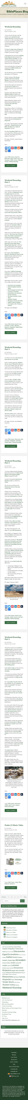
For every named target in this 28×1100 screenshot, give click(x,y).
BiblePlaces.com (6, 998)
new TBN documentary (15, 530)
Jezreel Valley (6, 963)
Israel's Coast (17, 158)
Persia (3, 972)
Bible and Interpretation (7, 1004)
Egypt (11, 158)
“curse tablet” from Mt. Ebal (13, 681)
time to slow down (18, 743)
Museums (20, 160)
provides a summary (14, 709)
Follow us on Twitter (11, 932)
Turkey (12, 985)
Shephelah (12, 327)
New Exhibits (20, 970)
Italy (22, 158)
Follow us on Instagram (12, 937)
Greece (15, 957)
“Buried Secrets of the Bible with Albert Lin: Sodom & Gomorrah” (13, 127)
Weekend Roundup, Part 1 (13, 181)
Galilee (6, 805)
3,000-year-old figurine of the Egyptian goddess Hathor (14, 474)
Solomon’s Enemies (12, 299)
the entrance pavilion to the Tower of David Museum (12, 79)
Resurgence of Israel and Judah (15, 300)
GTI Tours (4, 1016)
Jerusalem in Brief (13, 131)
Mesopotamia (18, 968)
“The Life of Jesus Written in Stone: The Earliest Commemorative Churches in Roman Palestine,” (14, 236)
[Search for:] (12, 900)
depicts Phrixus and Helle (11, 58)
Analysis (5, 949)
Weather (17, 985)
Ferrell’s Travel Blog (7, 1006)
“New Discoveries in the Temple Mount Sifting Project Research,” (13, 243)
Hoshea (11, 535)
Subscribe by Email (10, 927)
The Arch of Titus (9, 413)
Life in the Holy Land (7, 1000)
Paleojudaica (5, 1002)
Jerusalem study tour (11, 553)
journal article (11, 711)
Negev (13, 970)
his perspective (13, 496)
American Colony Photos (14, 946)
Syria (12, 979)
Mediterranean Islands (7, 968)
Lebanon (9, 965)
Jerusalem (7, 160)
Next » (25, 897)
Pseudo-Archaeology (12, 974)
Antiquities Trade (13, 949)
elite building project (10, 664)
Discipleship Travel (6, 1014)
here (18, 206)
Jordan (12, 963)
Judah (11, 160)
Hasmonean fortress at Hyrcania (12, 487)
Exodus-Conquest (22, 954)
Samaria (17, 805)
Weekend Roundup (13, 27)
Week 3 (18, 494)
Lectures (16, 160)
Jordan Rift (18, 963)
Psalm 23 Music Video (14, 825)
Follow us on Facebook (11, 934)
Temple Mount (18, 327)
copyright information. (15, 1096)
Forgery (4, 957)
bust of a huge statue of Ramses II (15, 49)
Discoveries (7, 158)
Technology (18, 440)
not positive (12, 685)
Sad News (20, 617)
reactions (18, 683)
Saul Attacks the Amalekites (14, 285)
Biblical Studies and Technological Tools (11, 1008)
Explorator (4, 1010)
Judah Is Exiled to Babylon (14, 302)
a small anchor (9, 508)
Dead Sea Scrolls (9, 951)
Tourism (7, 161)
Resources (7, 327)
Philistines (9, 972)
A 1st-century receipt (9, 668)
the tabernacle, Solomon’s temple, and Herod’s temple (13, 409)
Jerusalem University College (9, 1012)
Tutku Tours (5, 1018)
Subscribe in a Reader (11, 930)
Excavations (13, 954)
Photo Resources (16, 972)
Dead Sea (17, 157)
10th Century (11, 157)
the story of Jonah (11, 86)
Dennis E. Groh (8, 579)
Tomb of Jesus (17, 982)
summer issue (10, 750)
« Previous (3, 897)
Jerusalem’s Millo (16, 224)
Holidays (20, 957)
